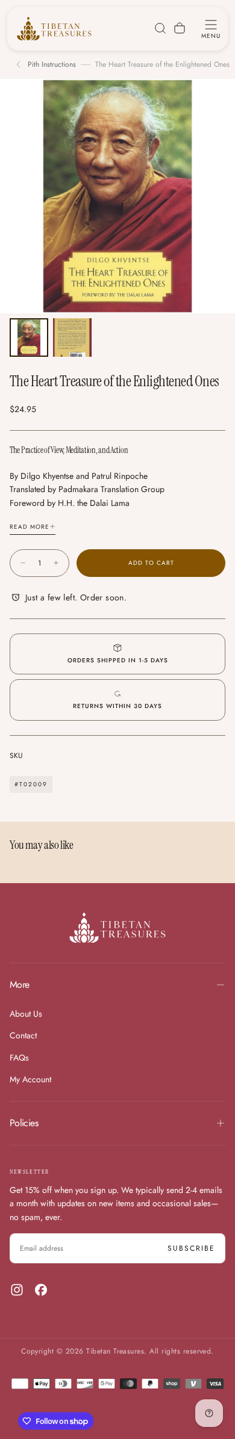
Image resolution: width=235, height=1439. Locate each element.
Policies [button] (24, 1123)
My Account (30, 1079)
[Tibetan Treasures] (117, 927)
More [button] (19, 984)
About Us (26, 1014)
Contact (23, 1035)
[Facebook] (41, 1290)
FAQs (19, 1058)
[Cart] (179, 28)
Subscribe (191, 1248)
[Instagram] (17, 1290)
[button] (211, 28)
